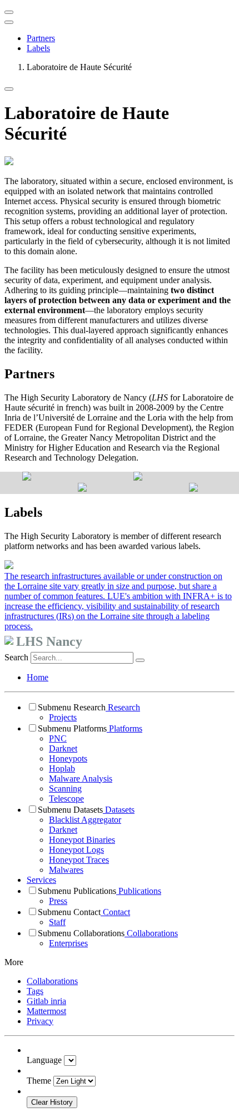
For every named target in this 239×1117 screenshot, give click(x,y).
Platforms (124, 728)
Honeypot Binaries (82, 839)
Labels (38, 48)
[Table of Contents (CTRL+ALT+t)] (8, 22)
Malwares (66, 869)
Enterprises (68, 943)
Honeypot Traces (79, 859)
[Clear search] (140, 660)
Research (123, 707)
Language (44, 1060)
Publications (138, 891)
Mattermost (46, 1011)
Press (58, 901)
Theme (39, 1080)
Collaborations (151, 933)
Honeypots (68, 758)
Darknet (63, 748)
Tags (35, 991)
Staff (57, 922)
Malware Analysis (80, 778)
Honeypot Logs (76, 849)
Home (37, 677)
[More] (8, 89)
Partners (41, 38)
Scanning (65, 788)
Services (41, 879)
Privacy (40, 1021)
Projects (63, 717)
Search (16, 657)
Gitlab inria (46, 1001)
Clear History (52, 1102)
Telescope (66, 798)
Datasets (119, 809)
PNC (58, 738)
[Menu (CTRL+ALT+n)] (8, 12)
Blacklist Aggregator (85, 819)
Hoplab (62, 768)
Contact (115, 912)
